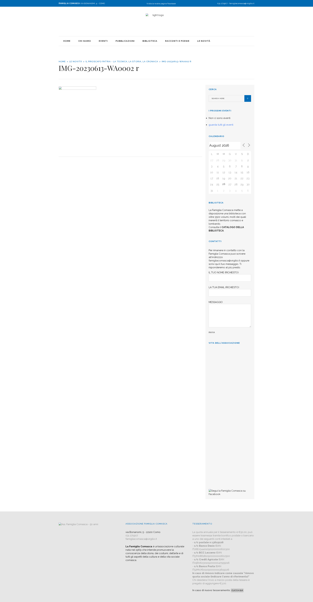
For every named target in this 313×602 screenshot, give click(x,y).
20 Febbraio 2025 (218, 414)
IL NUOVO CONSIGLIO (223, 424)
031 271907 (132, 535)
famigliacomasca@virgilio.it (241, 3)
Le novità (75, 61)
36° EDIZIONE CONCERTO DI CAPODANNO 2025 (227, 386)
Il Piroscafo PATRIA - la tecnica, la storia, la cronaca (122, 61)
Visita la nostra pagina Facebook (161, 3)
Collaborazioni (218, 456)
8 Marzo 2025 (217, 375)
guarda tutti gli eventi (221, 124)
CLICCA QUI (237, 590)
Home (62, 61)
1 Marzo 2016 (216, 479)
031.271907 (222, 3)
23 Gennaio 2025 (218, 446)
